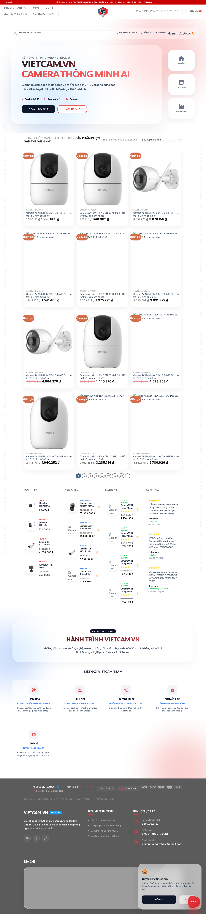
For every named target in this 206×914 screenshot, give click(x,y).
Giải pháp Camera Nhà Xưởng (106, 825)
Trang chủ (32, 138)
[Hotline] (45, 838)
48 (108, 475)
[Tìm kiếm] (62, 14)
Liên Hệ (49, 8)
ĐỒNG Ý (159, 899)
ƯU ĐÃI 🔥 (188, 33)
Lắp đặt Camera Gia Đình (103, 820)
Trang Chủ (8, 8)
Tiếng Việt (193, 11)
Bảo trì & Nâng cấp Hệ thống (105, 835)
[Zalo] (27, 838)
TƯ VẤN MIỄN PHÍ (38, 109)
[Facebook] (36, 838)
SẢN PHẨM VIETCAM (58, 138)
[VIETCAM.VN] (103, 12)
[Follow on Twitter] (199, 2)
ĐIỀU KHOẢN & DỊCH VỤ (15, 14)
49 (114, 475)
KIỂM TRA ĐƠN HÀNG (43, 14)
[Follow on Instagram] (196, 2)
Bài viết (36, 8)
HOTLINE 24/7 (72, 109)
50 (121, 475)
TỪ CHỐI (187, 899)
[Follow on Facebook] (194, 2)
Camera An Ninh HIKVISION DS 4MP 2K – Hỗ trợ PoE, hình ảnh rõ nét (49, 214)
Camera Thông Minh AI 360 (104, 830)
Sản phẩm (22, 8)
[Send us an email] (202, 2)
